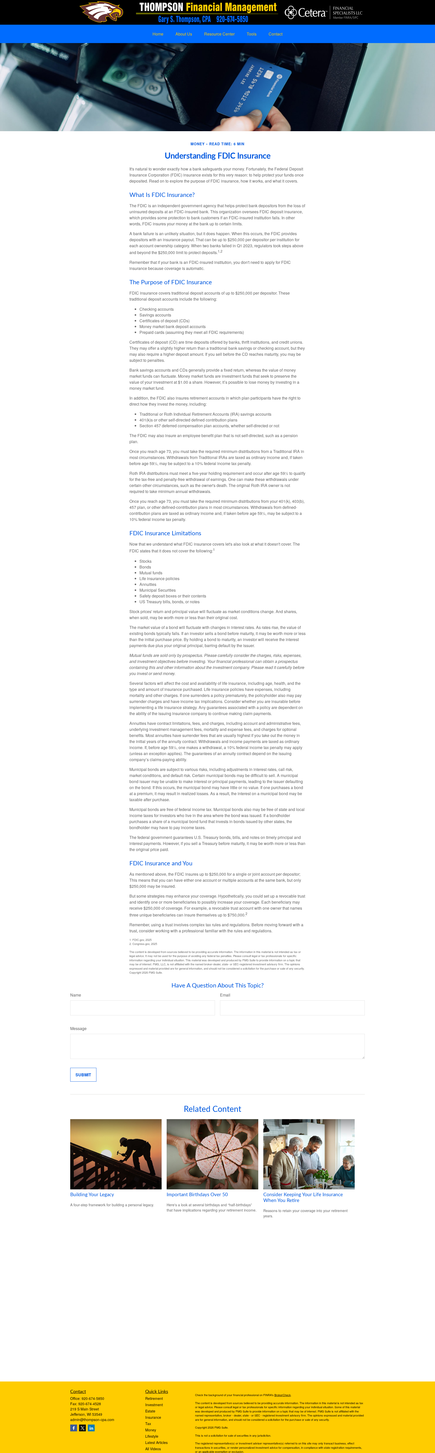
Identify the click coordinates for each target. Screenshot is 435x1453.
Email (225, 995)
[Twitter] (82, 1428)
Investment (154, 1404)
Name (75, 995)
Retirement (154, 1398)
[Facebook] (73, 1428)
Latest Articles (156, 1442)
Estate (150, 1410)
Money (150, 1429)
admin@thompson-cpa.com (92, 1419)
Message (78, 1028)
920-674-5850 (93, 1398)
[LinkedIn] (91, 1428)
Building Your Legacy (92, 1194)
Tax (148, 1423)
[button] (158, 34)
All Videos (153, 1448)
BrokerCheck (282, 1395)
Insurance (153, 1417)
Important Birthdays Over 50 (197, 1194)
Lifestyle (151, 1436)
